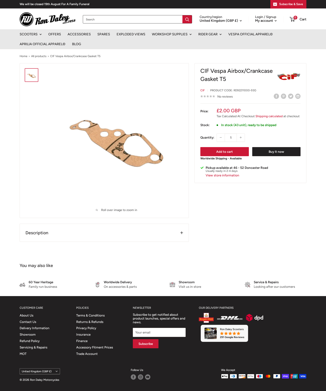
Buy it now (276, 151)
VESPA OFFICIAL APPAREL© (250, 34)
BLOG (76, 44)
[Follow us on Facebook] (133, 376)
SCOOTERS (29, 34)
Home (23, 56)
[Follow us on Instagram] (140, 376)
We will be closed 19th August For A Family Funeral (54, 4)
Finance (82, 341)
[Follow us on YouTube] (147, 376)
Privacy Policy (86, 328)
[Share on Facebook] (276, 96)
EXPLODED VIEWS (131, 34)
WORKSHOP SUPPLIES (170, 34)
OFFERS (54, 34)
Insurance (83, 334)
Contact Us (28, 322)
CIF (202, 90)
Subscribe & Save (291, 4)
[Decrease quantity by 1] (221, 137)
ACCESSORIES (79, 34)
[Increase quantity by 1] (241, 137)
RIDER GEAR (208, 34)
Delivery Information (34, 328)
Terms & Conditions (90, 315)
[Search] (187, 19)
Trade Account (87, 354)
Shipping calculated (269, 116)
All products (38, 56)
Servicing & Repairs (33, 347)
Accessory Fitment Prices (94, 347)
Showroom (28, 334)
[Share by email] (298, 96)
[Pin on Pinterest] (283, 96)
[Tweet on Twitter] (290, 96)
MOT (23, 354)
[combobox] (132, 19)
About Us (26, 315)
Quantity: (207, 137)
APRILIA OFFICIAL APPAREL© (42, 44)
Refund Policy (30, 341)
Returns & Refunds (89, 322)
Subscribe (145, 344)
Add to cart (224, 151)
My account (264, 20)
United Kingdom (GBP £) (37, 371)
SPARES (103, 34)
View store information (222, 175)
